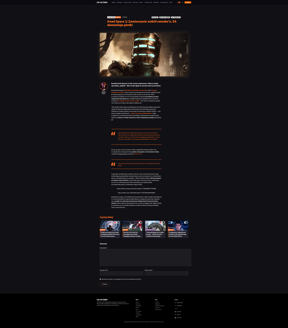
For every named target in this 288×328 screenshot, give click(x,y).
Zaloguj (188, 2)
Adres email (149, 270)
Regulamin (157, 303)
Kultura (135, 2)
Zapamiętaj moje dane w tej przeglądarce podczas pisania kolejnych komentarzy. (121, 279)
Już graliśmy (164, 2)
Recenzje (119, 2)
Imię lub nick (104, 270)
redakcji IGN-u (138, 154)
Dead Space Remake (164, 17)
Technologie (148, 2)
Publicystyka (128, 2)
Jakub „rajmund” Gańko (103, 92)
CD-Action (111, 17)
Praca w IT (157, 307)
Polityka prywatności (159, 305)
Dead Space (155, 17)
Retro (141, 2)
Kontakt (157, 302)
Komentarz (103, 248)
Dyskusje (156, 2)
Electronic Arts (175, 17)
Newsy (113, 2)
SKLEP (170, 2)
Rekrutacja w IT (158, 309)
